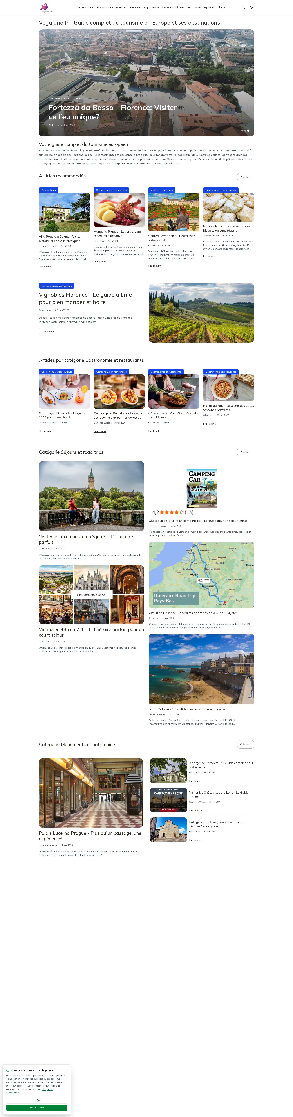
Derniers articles (86, 7)
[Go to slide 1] (242, 131)
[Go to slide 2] (245, 131)
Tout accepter (37, 1107)
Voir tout (245, 177)
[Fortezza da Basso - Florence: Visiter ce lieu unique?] (146, 82)
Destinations (193, 7)
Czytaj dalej (48, 331)
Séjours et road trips (214, 7)
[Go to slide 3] (248, 131)
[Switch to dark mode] (251, 7)
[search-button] (243, 7)
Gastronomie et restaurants (112, 7)
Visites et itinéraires (173, 7)
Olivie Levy (54, 125)
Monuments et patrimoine (144, 7)
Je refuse (36, 1100)
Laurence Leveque (48, 246)
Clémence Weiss (211, 235)
